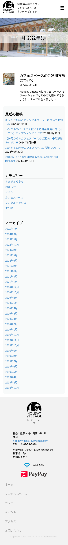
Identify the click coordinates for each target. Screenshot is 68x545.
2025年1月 (11, 228)
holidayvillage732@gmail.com (30, 440)
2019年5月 (11, 372)
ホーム (9, 484)
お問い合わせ (13, 530)
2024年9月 (11, 234)
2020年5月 (11, 308)
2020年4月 (11, 313)
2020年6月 (11, 303)
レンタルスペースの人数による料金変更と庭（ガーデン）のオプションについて (33, 131)
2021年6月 (11, 271)
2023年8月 (11, 250)
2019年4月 (11, 377)
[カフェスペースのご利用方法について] (8, 78)
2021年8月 (11, 266)
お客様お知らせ (14, 181)
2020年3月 (11, 319)
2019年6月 (11, 366)
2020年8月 (11, 297)
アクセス (10, 521)
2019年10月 (12, 345)
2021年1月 (11, 281)
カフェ (9, 503)
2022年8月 (11, 255)
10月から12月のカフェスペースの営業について (32, 147)
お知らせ (10, 187)
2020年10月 (12, 292)
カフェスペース (14, 197)
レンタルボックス (15, 202)
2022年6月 (11, 260)
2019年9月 (11, 350)
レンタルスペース (16, 494)
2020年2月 (11, 324)
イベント (10, 192)
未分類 (9, 208)
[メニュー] (62, 7)
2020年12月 (12, 287)
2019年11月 (12, 340)
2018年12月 (12, 387)
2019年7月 (11, 361)
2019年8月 (11, 356)
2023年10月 (12, 244)
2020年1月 (11, 329)
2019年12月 (12, 334)
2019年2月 (11, 382)
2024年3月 (11, 239)
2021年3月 (11, 276)
